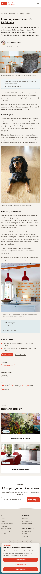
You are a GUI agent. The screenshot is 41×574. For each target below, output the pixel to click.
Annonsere (4, 526)
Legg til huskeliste (7, 354)
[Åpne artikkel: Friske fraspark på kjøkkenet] (20, 454)
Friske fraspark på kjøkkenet (20, 469)
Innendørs (12, 13)
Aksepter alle (20, 569)
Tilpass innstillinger (20, 564)
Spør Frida (25, 518)
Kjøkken (28, 13)
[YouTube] (30, 541)
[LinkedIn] (26, 541)
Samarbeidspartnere (7, 523)
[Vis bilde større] (20, 62)
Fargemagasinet (26, 531)
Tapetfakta (25, 536)
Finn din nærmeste (27, 523)
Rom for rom (20, 13)
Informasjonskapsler (6, 531)
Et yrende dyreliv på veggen (20, 438)
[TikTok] (18, 541)
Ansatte (3, 521)
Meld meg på (33, 500)
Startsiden (4, 13)
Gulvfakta (25, 533)
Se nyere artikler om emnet (13, 86)
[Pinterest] (22, 541)
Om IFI (2, 518)
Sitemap (3, 533)
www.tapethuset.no (9, 330)
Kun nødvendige (21, 559)
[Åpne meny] (38, 3)
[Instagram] (14, 541)
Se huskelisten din (20, 355)
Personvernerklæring (6, 528)
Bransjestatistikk (27, 521)
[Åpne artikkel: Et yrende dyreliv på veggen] (20, 423)
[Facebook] (10, 541)
